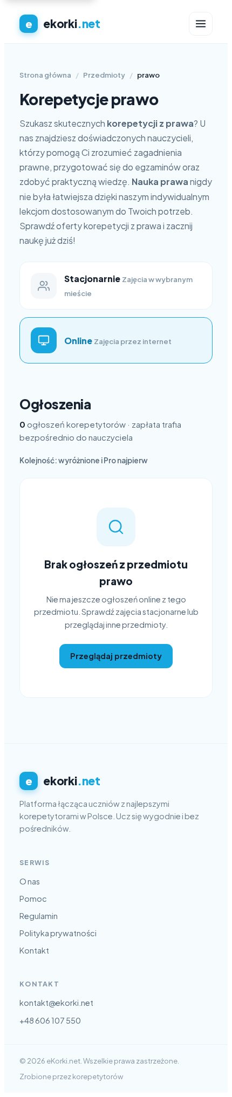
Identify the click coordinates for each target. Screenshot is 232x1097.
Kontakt (34, 950)
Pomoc (33, 898)
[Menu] (201, 24)
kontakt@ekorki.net (56, 1002)
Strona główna (45, 75)
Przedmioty (104, 75)
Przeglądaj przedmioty (116, 656)
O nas (29, 881)
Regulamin (38, 916)
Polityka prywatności (58, 933)
